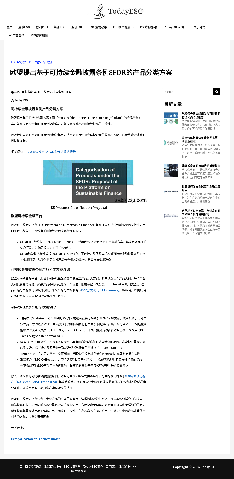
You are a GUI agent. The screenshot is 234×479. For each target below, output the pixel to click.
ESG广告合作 (127, 466)
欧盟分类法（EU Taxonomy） (101, 290)
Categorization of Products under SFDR (39, 439)
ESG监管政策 (19, 62)
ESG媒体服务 (77, 471)
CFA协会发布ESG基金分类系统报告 (51, 152)
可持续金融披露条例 (51, 92)
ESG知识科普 (72, 466)
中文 (18, 92)
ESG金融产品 (37, 62)
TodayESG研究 (93, 466)
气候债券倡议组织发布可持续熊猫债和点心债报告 (201, 115)
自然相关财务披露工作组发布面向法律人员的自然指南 (201, 212)
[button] (132, 27)
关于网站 (111, 466)
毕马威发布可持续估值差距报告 (201, 166)
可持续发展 (29, 92)
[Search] (216, 91)
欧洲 (49, 62)
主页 (19, 466)
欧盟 (68, 92)
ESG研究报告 (52, 466)
